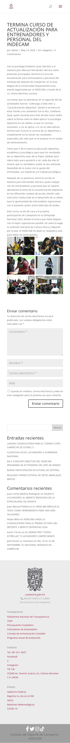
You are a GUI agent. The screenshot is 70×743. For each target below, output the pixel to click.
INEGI (10, 700)
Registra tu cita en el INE (20, 696)
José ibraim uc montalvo (20, 541)
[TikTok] (42, 729)
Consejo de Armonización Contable (26, 633)
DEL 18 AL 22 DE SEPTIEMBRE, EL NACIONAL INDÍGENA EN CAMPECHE (31, 544)
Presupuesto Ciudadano (20, 625)
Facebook (12, 656)
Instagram (12, 665)
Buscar (57, 427)
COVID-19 (12, 708)
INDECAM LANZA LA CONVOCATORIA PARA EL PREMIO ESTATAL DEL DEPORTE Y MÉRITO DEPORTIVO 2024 (32, 523)
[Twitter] (32, 729)
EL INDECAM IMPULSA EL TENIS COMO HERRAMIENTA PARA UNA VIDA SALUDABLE (33, 510)
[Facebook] (27, 729)
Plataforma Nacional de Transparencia (28, 616)
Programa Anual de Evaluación (24, 637)
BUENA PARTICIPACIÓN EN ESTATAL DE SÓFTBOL (33, 470)
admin (14, 50)
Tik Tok (11, 669)
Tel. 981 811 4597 (16, 652)
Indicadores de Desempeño (22, 629)
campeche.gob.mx (35, 594)
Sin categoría (45, 50)
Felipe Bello (13, 519)
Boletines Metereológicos (21, 704)
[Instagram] (37, 729)
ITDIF (10, 621)
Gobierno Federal (16, 691)
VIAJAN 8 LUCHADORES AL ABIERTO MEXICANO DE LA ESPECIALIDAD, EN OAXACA (31, 497)
